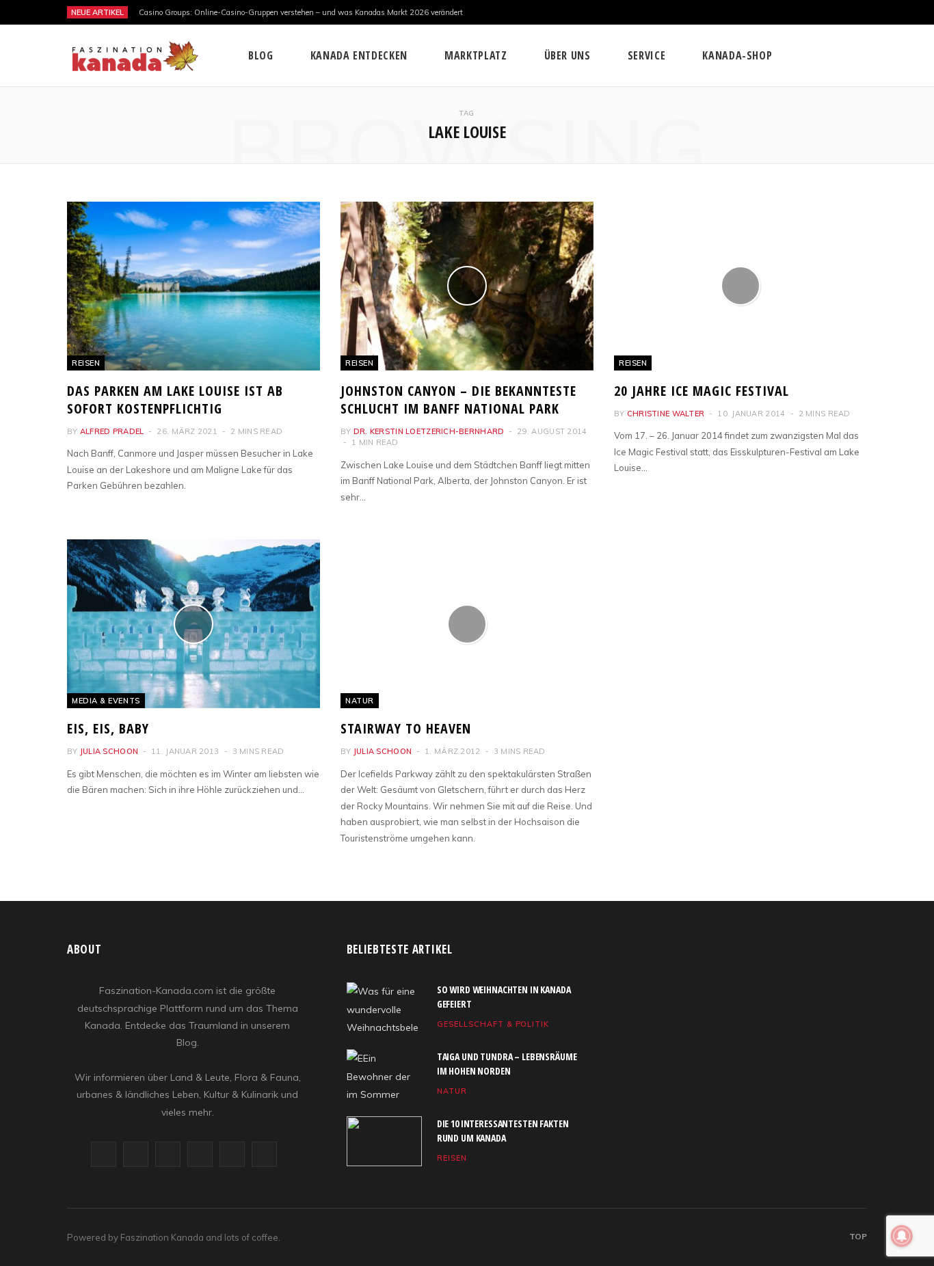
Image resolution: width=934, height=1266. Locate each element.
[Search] (857, 55)
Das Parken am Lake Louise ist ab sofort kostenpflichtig (175, 399)
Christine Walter (665, 413)
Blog (260, 55)
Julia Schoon (109, 751)
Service (646, 55)
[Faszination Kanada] (135, 56)
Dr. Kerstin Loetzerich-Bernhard (429, 431)
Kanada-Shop (737, 55)
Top (857, 1236)
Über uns (567, 55)
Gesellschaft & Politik (493, 1024)
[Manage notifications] (902, 1236)
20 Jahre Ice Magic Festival (701, 390)
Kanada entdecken (359, 55)
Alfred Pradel (112, 431)
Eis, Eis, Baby (108, 728)
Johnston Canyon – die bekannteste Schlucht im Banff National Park (458, 399)
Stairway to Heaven (406, 728)
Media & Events (106, 700)
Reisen (86, 363)
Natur (359, 700)
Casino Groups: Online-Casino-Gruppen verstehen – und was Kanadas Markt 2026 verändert (301, 12)
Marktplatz (475, 55)
